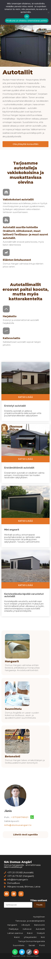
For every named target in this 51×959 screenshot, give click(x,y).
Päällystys (13, 929)
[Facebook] (6, 893)
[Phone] (29, 952)
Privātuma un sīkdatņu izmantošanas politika (26, 20)
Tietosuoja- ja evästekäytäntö (30, 921)
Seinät (32, 945)
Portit (42, 945)
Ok (27, 16)
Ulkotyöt (25, 925)
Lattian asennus (15, 933)
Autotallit (40, 929)
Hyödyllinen (39, 917)
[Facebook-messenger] (22, 952)
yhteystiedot (30, 937)
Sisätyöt (41, 933)
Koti (43, 937)
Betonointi (12, 756)
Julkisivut (27, 929)
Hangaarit (12, 661)
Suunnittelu (13, 709)
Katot (30, 933)
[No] (48, 12)
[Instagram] (21, 893)
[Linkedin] (13, 893)
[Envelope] (36, 952)
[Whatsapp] (15, 952)
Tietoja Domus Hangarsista (31, 941)
